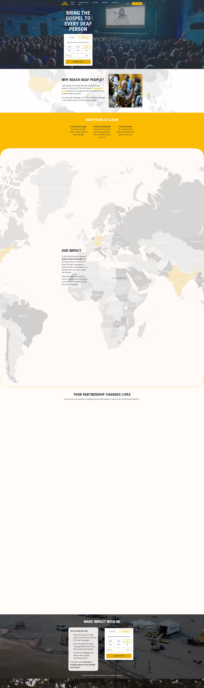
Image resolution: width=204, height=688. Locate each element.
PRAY (79, 4)
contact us (119, 675)
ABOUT (73, 2)
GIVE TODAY (137, 4)
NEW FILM (105, 2)
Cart (128, 3)
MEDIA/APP (115, 2)
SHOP (72, 4)
